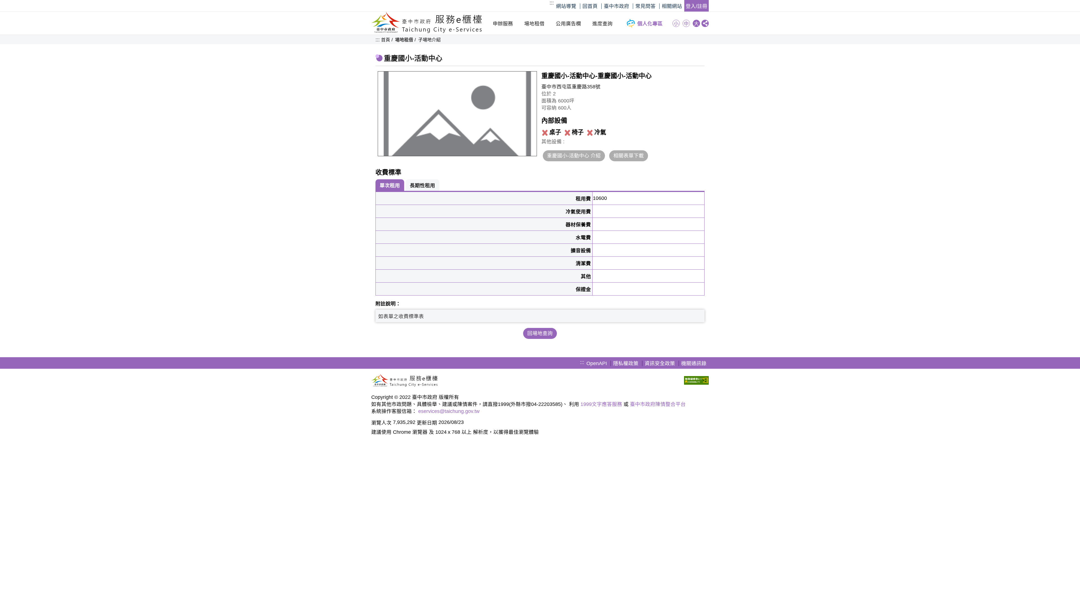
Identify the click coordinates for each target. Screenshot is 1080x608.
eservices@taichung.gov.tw (449, 411)
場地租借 (534, 23)
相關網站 (672, 6)
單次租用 (390, 185)
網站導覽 (566, 6)
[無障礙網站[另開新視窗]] (696, 381)
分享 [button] (705, 23)
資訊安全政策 (660, 363)
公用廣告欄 (568, 23)
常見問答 (645, 6)
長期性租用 (422, 185)
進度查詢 (602, 23)
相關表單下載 (628, 155)
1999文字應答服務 (601, 404)
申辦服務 (503, 23)
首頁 (385, 39)
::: (552, 3)
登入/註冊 (696, 6)
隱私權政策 (625, 363)
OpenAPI (596, 363)
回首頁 (590, 6)
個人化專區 (650, 23)
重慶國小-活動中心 (413, 58)
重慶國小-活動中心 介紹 (574, 155)
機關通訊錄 (693, 363)
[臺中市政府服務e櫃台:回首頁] (426, 31)
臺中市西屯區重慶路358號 (570, 87)
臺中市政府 (616, 6)
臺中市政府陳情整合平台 (658, 404)
